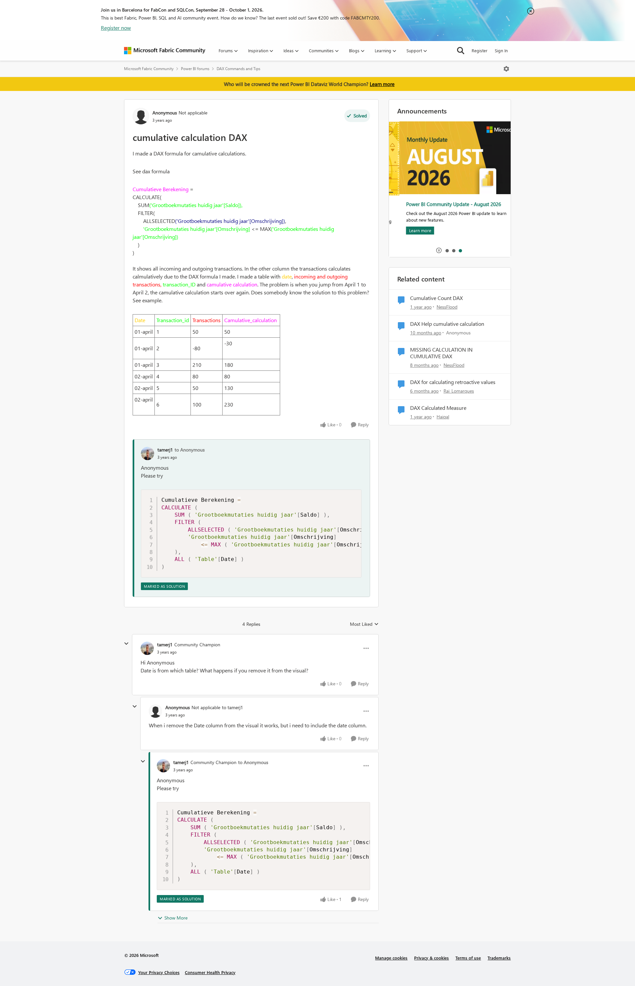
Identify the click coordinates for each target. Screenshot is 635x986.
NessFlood (447, 307)
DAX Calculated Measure (438, 408)
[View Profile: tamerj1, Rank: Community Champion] (147, 648)
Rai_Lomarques (459, 391)
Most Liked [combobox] (364, 624)
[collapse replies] (126, 644)
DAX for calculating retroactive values (452, 382)
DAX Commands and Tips (238, 68)
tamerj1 (165, 450)
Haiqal (443, 416)
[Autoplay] (439, 250)
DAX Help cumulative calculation (447, 324)
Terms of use (468, 958)
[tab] (447, 250)
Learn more (382, 84)
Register (479, 50)
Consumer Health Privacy (210, 972)
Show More (176, 918)
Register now (116, 27)
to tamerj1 (232, 707)
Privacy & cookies (431, 958)
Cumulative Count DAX (436, 298)
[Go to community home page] (164, 50)
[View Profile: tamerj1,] (147, 453)
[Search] (461, 51)
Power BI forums (195, 68)
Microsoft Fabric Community (149, 68)
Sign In (501, 50)
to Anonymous (190, 450)
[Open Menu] (506, 68)
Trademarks (499, 958)
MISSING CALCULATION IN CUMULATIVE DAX (441, 353)
